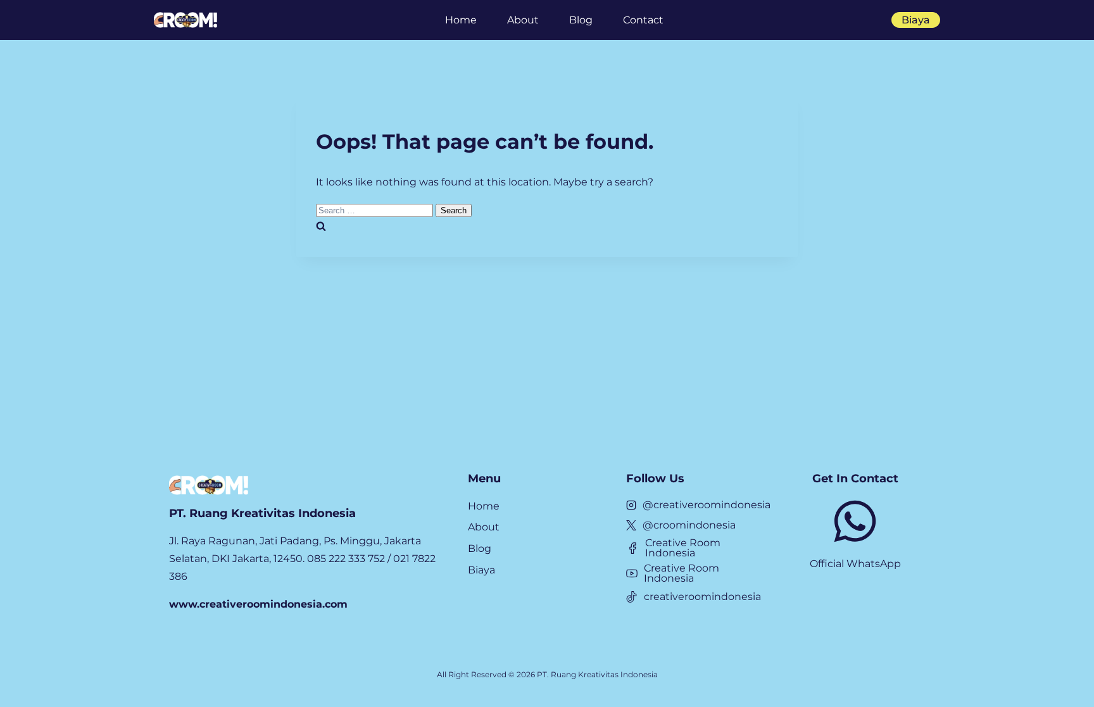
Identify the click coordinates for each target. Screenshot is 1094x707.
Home (461, 20)
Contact (643, 20)
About (523, 20)
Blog (581, 20)
